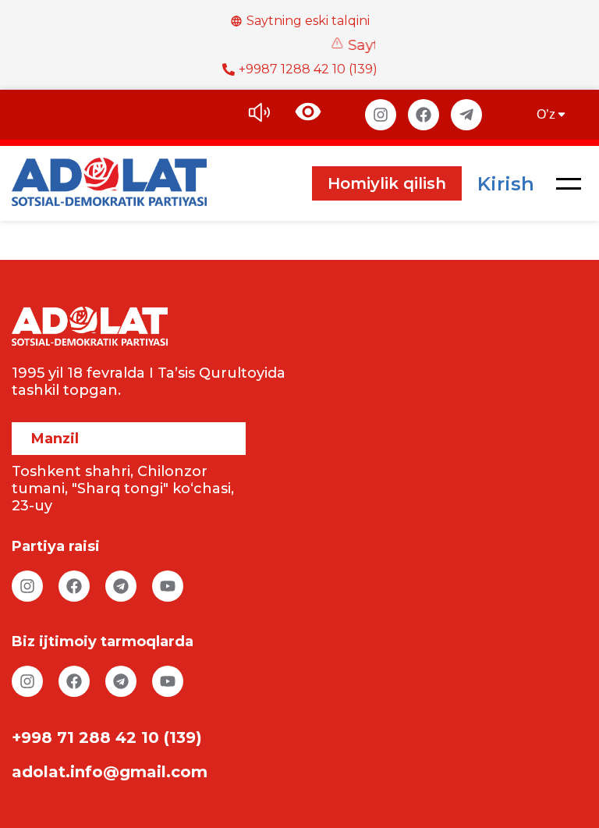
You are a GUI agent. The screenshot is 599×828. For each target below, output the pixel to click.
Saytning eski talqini (308, 20)
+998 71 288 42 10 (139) (107, 737)
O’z (546, 114)
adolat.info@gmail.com (109, 771)
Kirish (505, 183)
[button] (568, 183)
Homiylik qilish (387, 183)
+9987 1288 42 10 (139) (308, 69)
